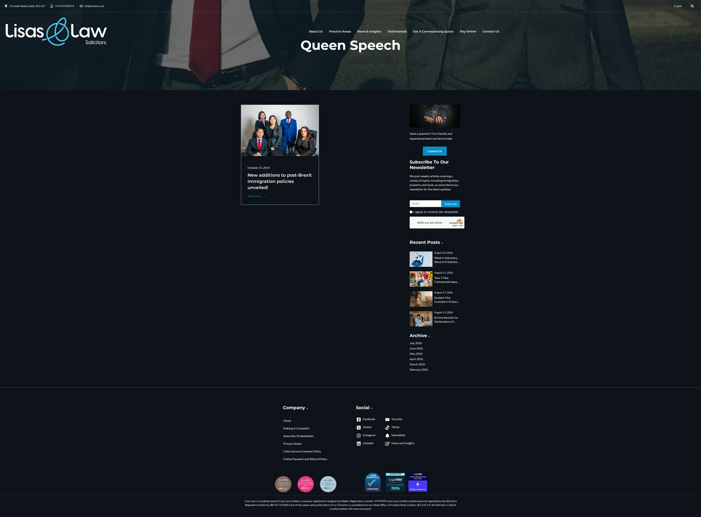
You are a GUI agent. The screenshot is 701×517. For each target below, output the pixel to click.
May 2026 (416, 353)
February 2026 (419, 369)
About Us (316, 31)
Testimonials (397, 31)
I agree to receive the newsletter (435, 211)
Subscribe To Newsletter (298, 436)
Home (287, 420)
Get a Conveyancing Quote (433, 31)
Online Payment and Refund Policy (305, 459)
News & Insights (369, 31)
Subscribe (451, 203)
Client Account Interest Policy (302, 451)
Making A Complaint (296, 428)
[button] (692, 6)
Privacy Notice (292, 443)
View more (255, 196)
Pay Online (468, 31)
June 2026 (416, 348)
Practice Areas (340, 31)
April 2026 (416, 359)
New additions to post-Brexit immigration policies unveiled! (280, 181)
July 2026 (416, 343)
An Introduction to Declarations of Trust (446, 321)
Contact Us (491, 31)
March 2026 (417, 364)
